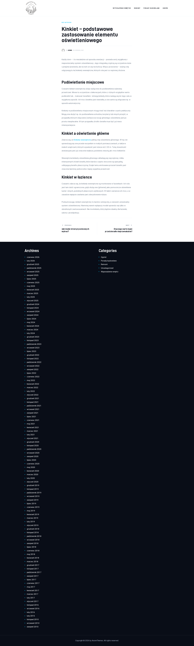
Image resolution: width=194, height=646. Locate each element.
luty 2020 (31, 478)
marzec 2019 (32, 518)
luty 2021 (31, 435)
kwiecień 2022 (33, 384)
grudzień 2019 (33, 485)
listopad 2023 (33, 340)
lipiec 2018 (31, 547)
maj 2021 (31, 424)
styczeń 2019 (32, 525)
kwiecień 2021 (33, 427)
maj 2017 (31, 587)
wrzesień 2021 (33, 409)
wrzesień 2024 (33, 311)
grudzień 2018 (33, 529)
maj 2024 (31, 322)
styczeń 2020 (32, 482)
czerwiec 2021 (33, 420)
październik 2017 (34, 572)
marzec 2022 (32, 387)
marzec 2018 (32, 561)
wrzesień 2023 (33, 348)
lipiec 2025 (31, 279)
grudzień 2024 (33, 304)
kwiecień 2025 (33, 290)
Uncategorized (107, 268)
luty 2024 (31, 333)
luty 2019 (31, 521)
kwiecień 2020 (33, 471)
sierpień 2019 (32, 500)
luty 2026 (31, 261)
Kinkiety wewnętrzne (82, 140)
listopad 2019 (33, 489)
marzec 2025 (32, 293)
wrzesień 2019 (33, 496)
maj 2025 (31, 286)
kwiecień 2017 (33, 590)
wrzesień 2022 (33, 366)
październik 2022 (34, 362)
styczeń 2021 (32, 438)
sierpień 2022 (32, 369)
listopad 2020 (33, 445)
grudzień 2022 (33, 355)
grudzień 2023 (33, 337)
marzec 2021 (32, 431)
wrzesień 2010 (33, 623)
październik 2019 (34, 493)
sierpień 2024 (32, 315)
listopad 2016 (33, 605)
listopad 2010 (33, 619)
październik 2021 (34, 406)
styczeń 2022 (32, 395)
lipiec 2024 (31, 319)
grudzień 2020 (33, 442)
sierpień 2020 (32, 456)
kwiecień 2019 (33, 514)
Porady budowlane (108, 261)
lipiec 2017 (31, 579)
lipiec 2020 (31, 460)
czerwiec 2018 (33, 551)
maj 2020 (31, 467)
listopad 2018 (33, 532)
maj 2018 (31, 554)
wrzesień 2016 (33, 608)
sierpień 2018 (32, 543)
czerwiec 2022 (33, 377)
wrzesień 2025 (33, 271)
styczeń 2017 (32, 601)
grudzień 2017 (33, 565)
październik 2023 (34, 344)
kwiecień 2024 (33, 326)
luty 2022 (31, 391)
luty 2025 (31, 297)
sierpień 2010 (32, 627)
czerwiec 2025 (33, 282)
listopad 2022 (33, 358)
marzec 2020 (32, 474)
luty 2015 (31, 616)
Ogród (103, 257)
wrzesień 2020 (33, 453)
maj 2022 (31, 380)
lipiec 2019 (31, 503)
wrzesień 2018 (33, 540)
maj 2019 (31, 511)
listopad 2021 (33, 402)
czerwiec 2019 (33, 507)
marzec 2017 (32, 594)
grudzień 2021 (33, 398)
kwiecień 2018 (33, 558)
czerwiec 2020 (33, 464)
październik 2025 (34, 268)
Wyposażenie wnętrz (109, 271)
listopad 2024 (33, 308)
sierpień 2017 (32, 576)
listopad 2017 (33, 569)
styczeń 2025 (32, 300)
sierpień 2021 (32, 413)
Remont (104, 264)
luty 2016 (31, 612)
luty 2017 (31, 598)
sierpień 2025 (32, 275)
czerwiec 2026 (33, 257)
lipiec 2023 (31, 351)
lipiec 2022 (31, 373)
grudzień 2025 (33, 264)
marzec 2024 (32, 329)
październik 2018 (34, 536)
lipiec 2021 (31, 416)
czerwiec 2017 (33, 583)
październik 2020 (34, 449)
